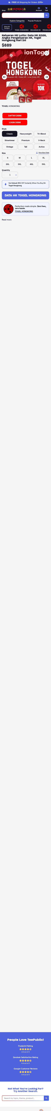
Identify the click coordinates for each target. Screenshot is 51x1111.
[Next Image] (46, 77)
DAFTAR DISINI (14, 116)
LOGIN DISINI (15, 122)
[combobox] (23, 15)
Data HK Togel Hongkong (25, 195)
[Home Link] (16, 9)
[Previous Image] (4, 77)
